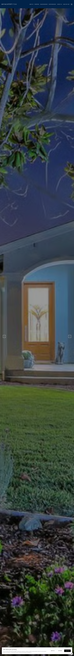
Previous (4, 336)
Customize (60, 650)
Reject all (53, 650)
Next (69, 336)
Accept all (67, 650)
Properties (37, 4)
